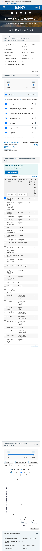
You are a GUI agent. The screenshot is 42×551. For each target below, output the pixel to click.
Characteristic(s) (18, 165)
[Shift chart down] (32, 445)
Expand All (31, 95)
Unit (7, 462)
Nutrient (12, 123)
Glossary (12, 12)
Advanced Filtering (12, 143)
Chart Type (25, 469)
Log (14, 475)
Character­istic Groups (13, 99)
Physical (12, 133)
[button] (21, 103)
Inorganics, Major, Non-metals (20, 113)
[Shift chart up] (35, 445)
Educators (25, 12)
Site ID (7, 40)
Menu (36, 7)
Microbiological (15, 118)
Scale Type (15, 469)
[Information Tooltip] (37, 76)
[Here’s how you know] (21, 2)
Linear (15, 472)
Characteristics (22, 158)
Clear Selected (12, 172)
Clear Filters (34, 176)
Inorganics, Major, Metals (18, 108)
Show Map (34, 71)
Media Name (33, 462)
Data (16, 12)
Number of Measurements (29, 99)
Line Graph (26, 475)
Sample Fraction (21, 462)
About (21, 12)
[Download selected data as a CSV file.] (37, 145)
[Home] (20, 7)
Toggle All (12, 95)
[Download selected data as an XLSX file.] (35, 145)
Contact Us (30, 12)
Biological (13, 104)
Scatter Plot (26, 472)
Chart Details (34, 528)
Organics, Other (15, 128)
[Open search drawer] (4, 7)
